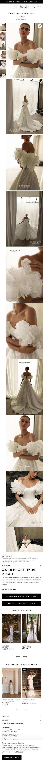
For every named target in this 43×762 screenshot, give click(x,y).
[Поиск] (34, 7)
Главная (11, 13)
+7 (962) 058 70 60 (8, 736)
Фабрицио (5, 703)
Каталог (19, 13)
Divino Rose (21, 19)
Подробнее (19, 752)
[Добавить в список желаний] (40, 26)
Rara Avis (5, 645)
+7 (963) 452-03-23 (8, 731)
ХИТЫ (26, 13)
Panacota (5, 647)
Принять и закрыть (11, 757)
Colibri (24, 701)
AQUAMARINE (26, 647)
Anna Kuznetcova (28, 699)
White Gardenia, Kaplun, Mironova (11, 700)
